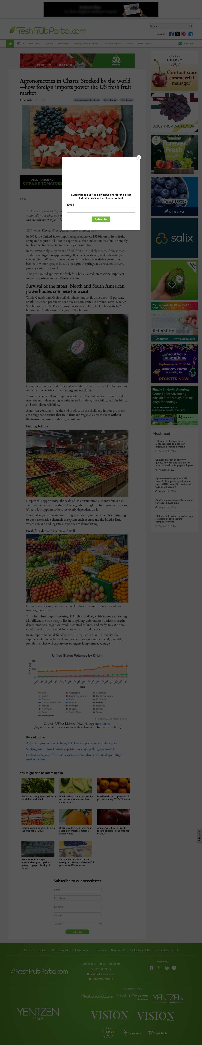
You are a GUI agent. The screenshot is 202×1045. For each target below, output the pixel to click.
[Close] (139, 157)
